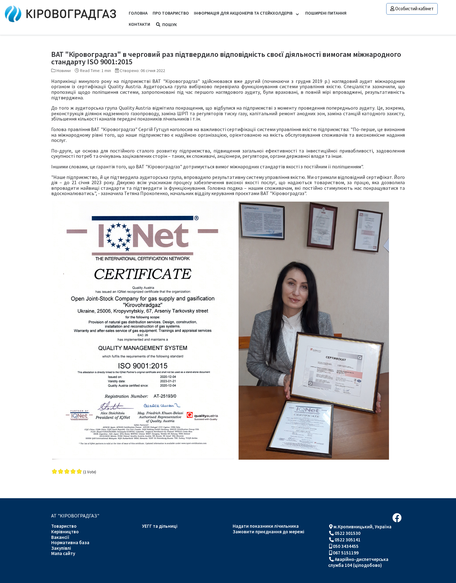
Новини (63, 70)
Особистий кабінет (414, 8)
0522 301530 (347, 533)
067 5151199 (346, 553)
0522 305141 (347, 540)
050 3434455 (346, 546)
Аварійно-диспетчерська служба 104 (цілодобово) (358, 562)
